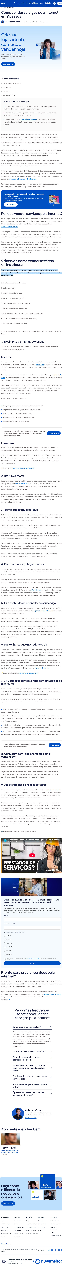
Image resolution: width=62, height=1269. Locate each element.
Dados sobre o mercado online (12, 83)
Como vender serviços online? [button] (27, 1027)
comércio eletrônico (22, 484)
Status (52, 1232)
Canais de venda (18, 1224)
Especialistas (17, 1237)
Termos (18, 1249)
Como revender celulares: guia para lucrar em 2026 (10, 1151)
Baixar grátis (55, 745)
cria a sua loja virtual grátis (28, 119)
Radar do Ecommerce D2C (47, 3)
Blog (3, 3)
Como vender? (7, 87)
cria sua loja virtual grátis (52, 994)
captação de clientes (42, 668)
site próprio (40, 364)
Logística (41, 1230)
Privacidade (37, 958)
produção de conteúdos (43, 611)
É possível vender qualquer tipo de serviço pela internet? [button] (28, 1093)
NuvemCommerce (31, 1230)
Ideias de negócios (8, 7)
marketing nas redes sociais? (28, 673)
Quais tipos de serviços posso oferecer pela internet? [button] (26, 1058)
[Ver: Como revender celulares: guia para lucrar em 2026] (10, 1139)
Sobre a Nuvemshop (56, 1221)
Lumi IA (3, 1237)
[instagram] (49, 1250)
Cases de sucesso (56, 1235)
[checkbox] (32, 945)
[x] (55, 1250)
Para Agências (42, 1221)
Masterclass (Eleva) (31, 1227)
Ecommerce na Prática (32, 1224)
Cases (41, 3)
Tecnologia (41, 1227)
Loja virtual (4, 1221)
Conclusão (6, 91)
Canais (22, 3)
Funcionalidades (18, 1221)
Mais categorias (34, 2)
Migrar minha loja (5, 1227)
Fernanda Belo (5, 1148)
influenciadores (36, 590)
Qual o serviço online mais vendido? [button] (29, 1051)
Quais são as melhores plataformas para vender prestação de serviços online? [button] (29, 1068)
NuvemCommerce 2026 (9, 226)
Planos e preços (5, 1224)
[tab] (32, 1027)
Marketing (16, 3)
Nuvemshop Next (6, 1233)
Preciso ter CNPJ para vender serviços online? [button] (30, 1085)
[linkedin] (59, 1250)
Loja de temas (17, 1230)
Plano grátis (4, 1230)
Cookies (31, 1249)
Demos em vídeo (18, 1233)
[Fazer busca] (54, 3)
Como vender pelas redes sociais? (22, 468)
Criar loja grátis (8, 64)
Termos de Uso (29, 958)
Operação (28, 3)
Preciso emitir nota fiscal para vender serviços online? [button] (30, 1077)
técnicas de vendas (53, 790)
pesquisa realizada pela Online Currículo (22, 179)
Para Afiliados (42, 1224)
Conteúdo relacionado (9, 95)
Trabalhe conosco (56, 1224)
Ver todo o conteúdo (30, 1117)
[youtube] (52, 1250)
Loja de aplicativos (19, 1227)
